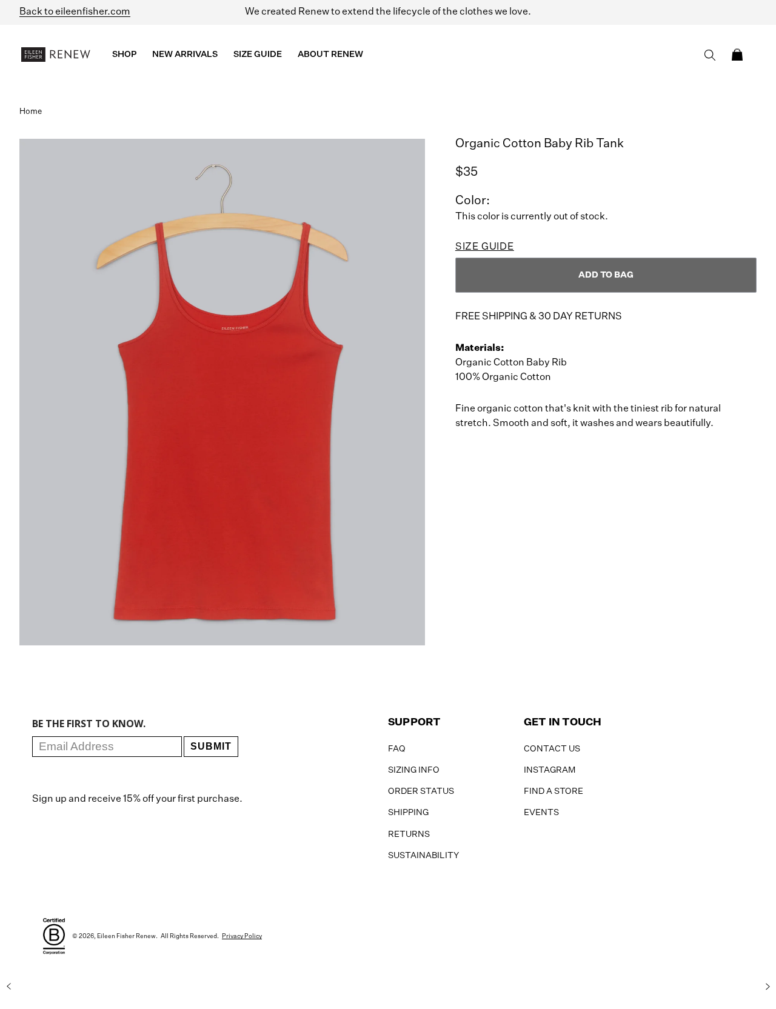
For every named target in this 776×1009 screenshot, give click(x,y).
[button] (737, 54)
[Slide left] (8, 986)
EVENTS (541, 812)
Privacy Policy (242, 936)
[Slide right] (767, 986)
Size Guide (484, 247)
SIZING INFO (414, 770)
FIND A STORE (553, 791)
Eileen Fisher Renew (126, 936)
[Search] (710, 55)
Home (30, 112)
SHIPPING (408, 812)
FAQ (397, 749)
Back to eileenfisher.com (74, 12)
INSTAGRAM (549, 770)
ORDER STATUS (421, 791)
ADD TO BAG (606, 275)
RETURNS (409, 834)
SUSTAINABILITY (423, 855)
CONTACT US (552, 749)
